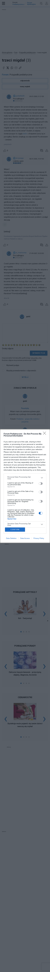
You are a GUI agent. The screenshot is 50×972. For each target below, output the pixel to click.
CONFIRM (15, 529)
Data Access (25, 538)
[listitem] (25, 478)
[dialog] (25, 486)
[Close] (45, 434)
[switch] (41, 483)
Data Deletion (11, 538)
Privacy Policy (38, 538)
